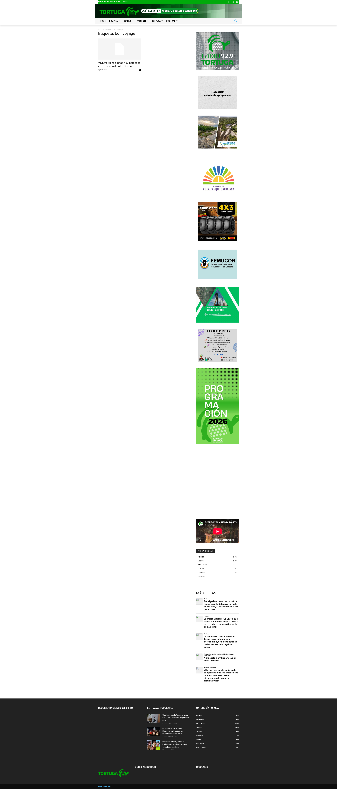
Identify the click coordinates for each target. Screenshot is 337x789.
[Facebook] (229, 2)
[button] (235, 21)
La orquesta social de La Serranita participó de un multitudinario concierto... (172, 731)
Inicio (100, 29)
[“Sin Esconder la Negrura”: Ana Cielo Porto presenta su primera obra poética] (153, 718)
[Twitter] (237, 2)
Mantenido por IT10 (106, 786)
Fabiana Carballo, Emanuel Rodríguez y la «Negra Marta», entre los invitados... (174, 744)
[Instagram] (233, 2)
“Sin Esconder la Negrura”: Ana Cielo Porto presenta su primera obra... (175, 717)
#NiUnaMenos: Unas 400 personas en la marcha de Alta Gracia (119, 64)
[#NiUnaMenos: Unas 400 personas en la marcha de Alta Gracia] (119, 49)
